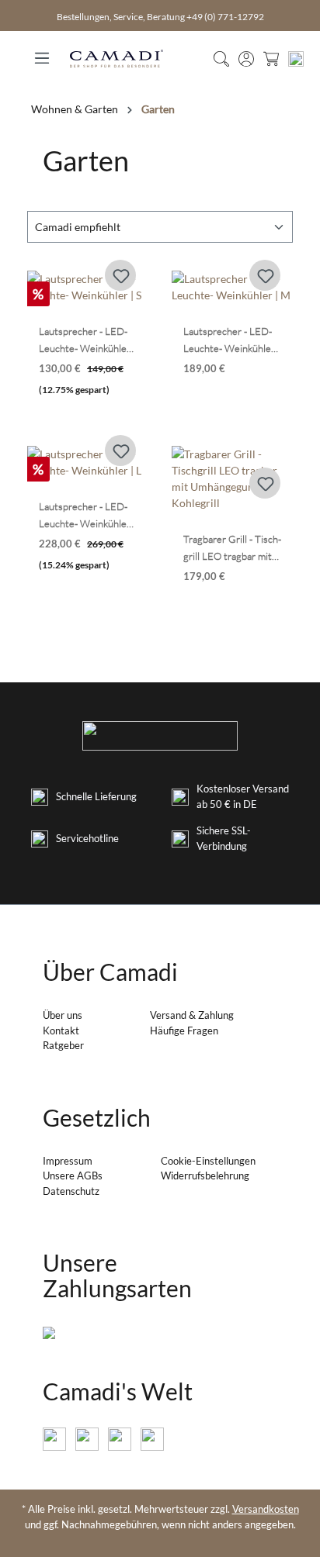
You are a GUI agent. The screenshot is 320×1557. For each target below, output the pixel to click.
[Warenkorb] (271, 58)
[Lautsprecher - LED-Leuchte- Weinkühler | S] (87, 287)
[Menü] (42, 53)
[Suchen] (221, 58)
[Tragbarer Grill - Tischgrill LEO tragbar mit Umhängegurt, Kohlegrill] (232, 478)
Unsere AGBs (73, 1175)
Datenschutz (71, 1191)
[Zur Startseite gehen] (116, 58)
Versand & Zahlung (192, 1015)
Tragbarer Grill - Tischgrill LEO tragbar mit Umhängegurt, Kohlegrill (232, 548)
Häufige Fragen (184, 1030)
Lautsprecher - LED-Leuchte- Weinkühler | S (87, 341)
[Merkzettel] (295, 58)
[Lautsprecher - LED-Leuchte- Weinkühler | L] (87, 462)
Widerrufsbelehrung (205, 1175)
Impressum (67, 1161)
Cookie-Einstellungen (208, 1161)
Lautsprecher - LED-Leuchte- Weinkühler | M (231, 341)
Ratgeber (63, 1045)
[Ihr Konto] (246, 58)
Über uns (62, 1015)
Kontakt (61, 1030)
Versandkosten (265, 1509)
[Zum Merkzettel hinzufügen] (120, 275)
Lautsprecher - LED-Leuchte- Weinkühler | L (87, 516)
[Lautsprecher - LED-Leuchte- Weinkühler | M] (232, 287)
